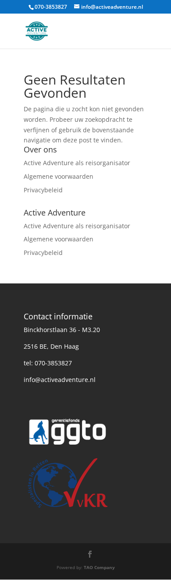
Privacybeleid (43, 190)
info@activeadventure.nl (60, 379)
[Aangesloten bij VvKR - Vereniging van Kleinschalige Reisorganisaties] (67, 509)
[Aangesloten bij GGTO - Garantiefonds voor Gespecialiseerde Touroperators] (67, 449)
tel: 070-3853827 (48, 363)
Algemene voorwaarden (58, 176)
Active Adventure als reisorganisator (77, 163)
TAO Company (99, 567)
